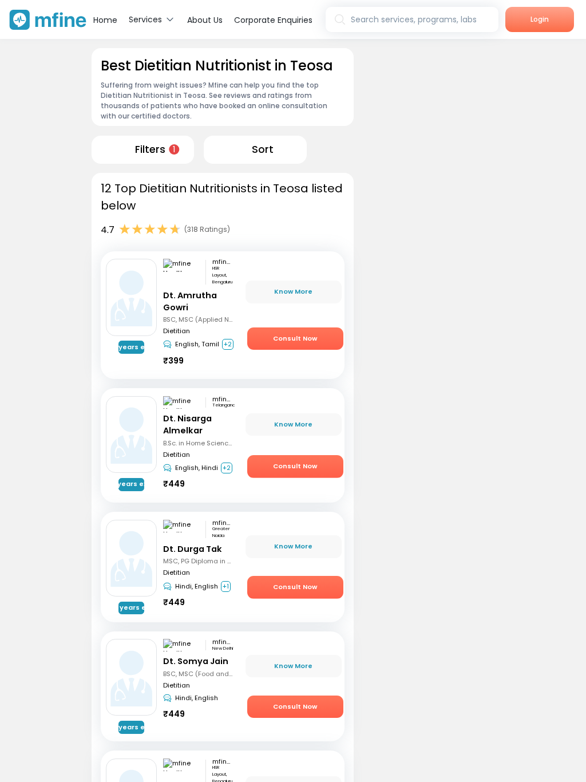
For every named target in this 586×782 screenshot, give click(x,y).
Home (105, 20)
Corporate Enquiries (273, 20)
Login (539, 19)
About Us (205, 20)
